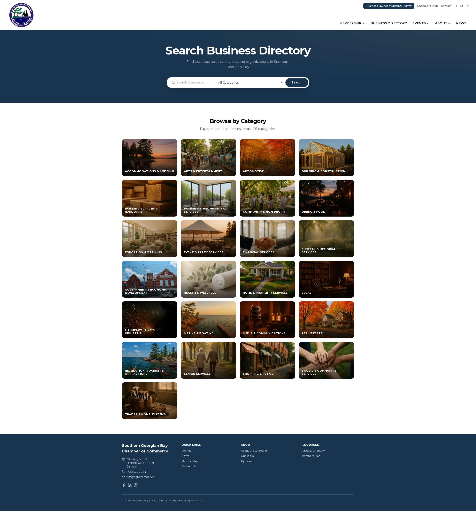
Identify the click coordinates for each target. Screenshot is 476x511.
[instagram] (467, 5)
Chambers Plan (427, 6)
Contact (446, 6)
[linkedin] (461, 5)
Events (419, 23)
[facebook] (456, 5)
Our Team (247, 456)
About (441, 23)
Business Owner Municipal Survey (389, 6)
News (461, 23)
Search (296, 82)
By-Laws (246, 461)
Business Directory (389, 23)
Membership (350, 23)
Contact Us (188, 466)
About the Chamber (254, 450)
